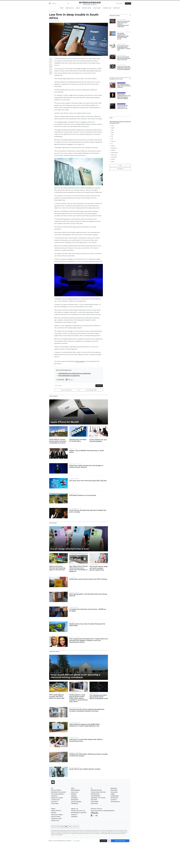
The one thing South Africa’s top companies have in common (123, 58)
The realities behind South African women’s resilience (124, 86)
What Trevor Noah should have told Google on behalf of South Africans (86, 466)
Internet (71, 722)
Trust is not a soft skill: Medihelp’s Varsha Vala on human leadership (124, 68)
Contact (74, 814)
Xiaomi (113, 159)
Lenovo (113, 141)
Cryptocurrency (57, 794)
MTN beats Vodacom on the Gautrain (82, 495)
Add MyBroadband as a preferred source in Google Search (74, 373)
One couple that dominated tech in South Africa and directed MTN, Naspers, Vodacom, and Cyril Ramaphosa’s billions (88, 640)
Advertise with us (78, 810)
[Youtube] (66, 826)
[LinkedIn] (50, 66)
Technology (115, 801)
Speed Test (116, 7)
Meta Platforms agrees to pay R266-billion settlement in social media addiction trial (84, 725)
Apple (112, 128)
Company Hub (107, 7)
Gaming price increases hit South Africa (77, 440)
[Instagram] (69, 826)
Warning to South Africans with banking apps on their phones (57, 568)
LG (112, 143)
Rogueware (114, 152)
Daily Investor (80, 361)
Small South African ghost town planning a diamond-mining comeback (75, 676)
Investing (114, 797)
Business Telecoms (58, 792)
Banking (51, 564)
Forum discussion (90, 390)
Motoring (74, 799)
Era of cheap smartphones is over (69, 548)
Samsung (114, 154)
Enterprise (95, 794)
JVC (112, 139)
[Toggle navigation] (49, 3)
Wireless (94, 803)
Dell (112, 134)
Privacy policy (96, 808)
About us (74, 808)
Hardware (115, 796)
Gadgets (54, 796)
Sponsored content (78, 812)
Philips (113, 150)
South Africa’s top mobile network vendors (84, 769)
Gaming (71, 437)
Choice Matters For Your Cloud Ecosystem (98, 440)
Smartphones (54, 419)
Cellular (71, 493)
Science (114, 799)
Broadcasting (96, 790)
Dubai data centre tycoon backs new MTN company (88, 579)
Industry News (86, 7)
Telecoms (55, 803)
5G (52, 788)
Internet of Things (98, 797)
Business (71, 637)
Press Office (69, 7)
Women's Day (121, 82)
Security (54, 801)
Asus (112, 132)
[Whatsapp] (59, 826)
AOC (112, 125)
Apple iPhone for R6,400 (64, 422)
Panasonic (114, 148)
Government (96, 796)
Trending (71, 592)
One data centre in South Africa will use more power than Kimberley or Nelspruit (78, 568)
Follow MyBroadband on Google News (69, 375)
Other (112, 161)
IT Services (55, 799)
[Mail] (50, 73)
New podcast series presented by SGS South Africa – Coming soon (123, 48)
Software (72, 707)
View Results (120, 168)
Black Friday (56, 790)
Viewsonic (114, 157)
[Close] (130, 840)
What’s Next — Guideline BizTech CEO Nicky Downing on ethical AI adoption (123, 96)
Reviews (94, 799)
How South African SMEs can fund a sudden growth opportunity (99, 568)
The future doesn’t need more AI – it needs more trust (122, 107)
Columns (114, 792)
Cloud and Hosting (74, 564)
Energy (51, 437)
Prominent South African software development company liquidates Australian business (86, 710)
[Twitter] (50, 62)
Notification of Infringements (103, 810)
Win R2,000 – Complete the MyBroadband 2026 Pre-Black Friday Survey (122, 36)
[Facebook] (52, 826)
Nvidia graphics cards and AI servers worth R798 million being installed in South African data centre (78, 698)
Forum (78, 7)
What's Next (97, 7)
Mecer (113, 145)
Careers (74, 816)
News (61, 7)
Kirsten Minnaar (55, 21)
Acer (112, 130)
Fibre (113, 794)
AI (49, 11)
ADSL (73, 788)
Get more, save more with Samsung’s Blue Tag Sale (87, 480)
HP (112, 137)
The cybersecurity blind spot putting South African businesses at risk (99, 696)
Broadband (75, 790)
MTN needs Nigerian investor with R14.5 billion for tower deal (56, 696)
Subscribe (128, 3)
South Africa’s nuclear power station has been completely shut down (57, 441)
